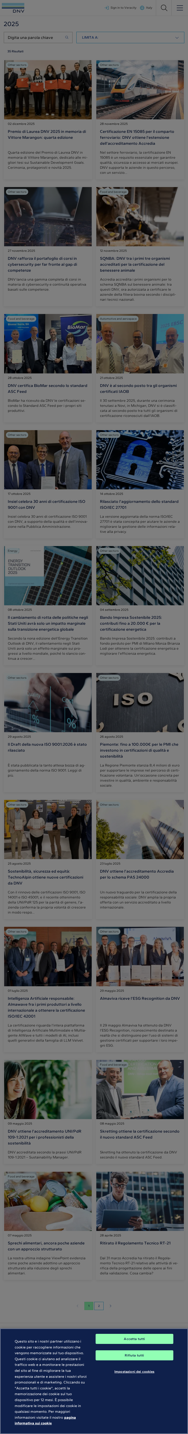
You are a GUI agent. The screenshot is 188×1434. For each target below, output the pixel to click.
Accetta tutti (134, 1339)
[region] (94, 1381)
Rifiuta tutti (134, 1355)
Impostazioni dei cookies (134, 1372)
